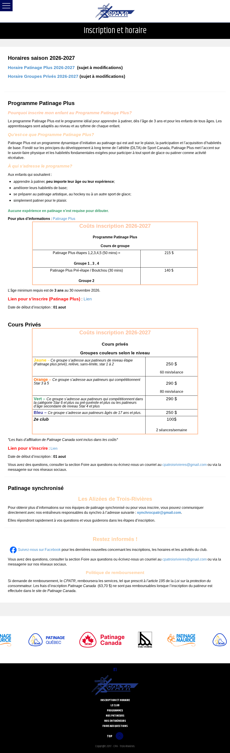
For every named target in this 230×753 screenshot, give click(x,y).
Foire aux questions (115, 725)
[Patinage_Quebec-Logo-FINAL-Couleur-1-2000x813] (41, 640)
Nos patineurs (115, 715)
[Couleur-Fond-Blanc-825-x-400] (176, 640)
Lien (88, 299)
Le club (115, 705)
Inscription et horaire (115, 700)
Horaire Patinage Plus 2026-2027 (41, 67)
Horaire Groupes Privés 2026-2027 (43, 76)
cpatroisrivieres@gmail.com (184, 465)
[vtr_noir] (140, 640)
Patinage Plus (64, 219)
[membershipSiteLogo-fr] (96, 640)
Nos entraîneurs (115, 720)
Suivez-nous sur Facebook (39, 550)
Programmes (115, 710)
